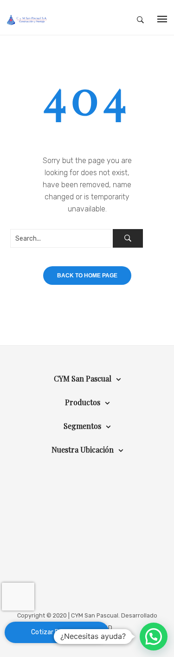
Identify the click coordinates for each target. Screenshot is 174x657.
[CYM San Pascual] (27, 20)
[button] (154, 636)
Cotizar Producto (57, 632)
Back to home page (87, 275)
